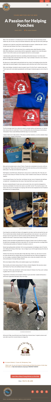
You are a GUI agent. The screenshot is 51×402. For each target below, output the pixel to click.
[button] (47, 5)
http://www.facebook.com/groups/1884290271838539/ (25, 366)
